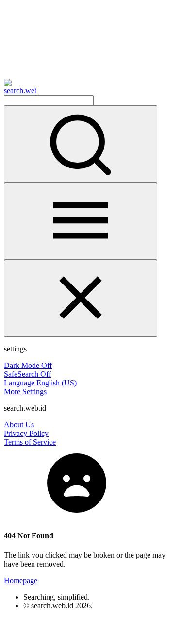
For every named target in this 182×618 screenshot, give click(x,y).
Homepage (20, 580)
